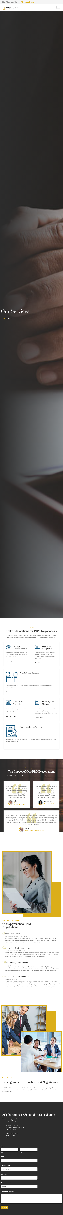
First (2, 1152)
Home (3, 318)
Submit (4, 1207)
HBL (3, 2)
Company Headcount (7, 1183)
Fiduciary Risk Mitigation (48, 703)
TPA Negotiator (12, 2)
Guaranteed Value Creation (31, 727)
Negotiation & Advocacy (30, 673)
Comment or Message (7, 1191)
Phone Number (5, 1165)
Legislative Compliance (47, 647)
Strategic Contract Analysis (20, 647)
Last (21, 1152)
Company (4, 1174)
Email (3, 1156)
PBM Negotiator (27, 2)
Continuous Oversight (18, 703)
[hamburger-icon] (58, 7)
